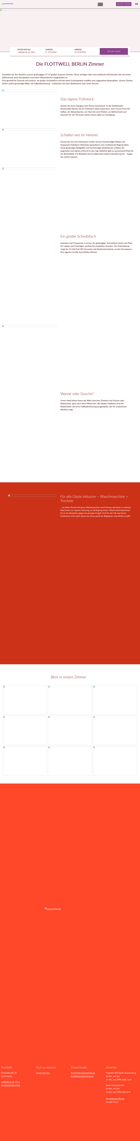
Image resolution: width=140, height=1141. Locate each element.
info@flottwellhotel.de (10, 1085)
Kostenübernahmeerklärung (83, 1073)
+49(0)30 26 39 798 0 (110, 4)
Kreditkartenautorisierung (82, 1076)
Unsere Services (43, 1073)
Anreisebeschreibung (115, 1099)
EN (136, 4)
